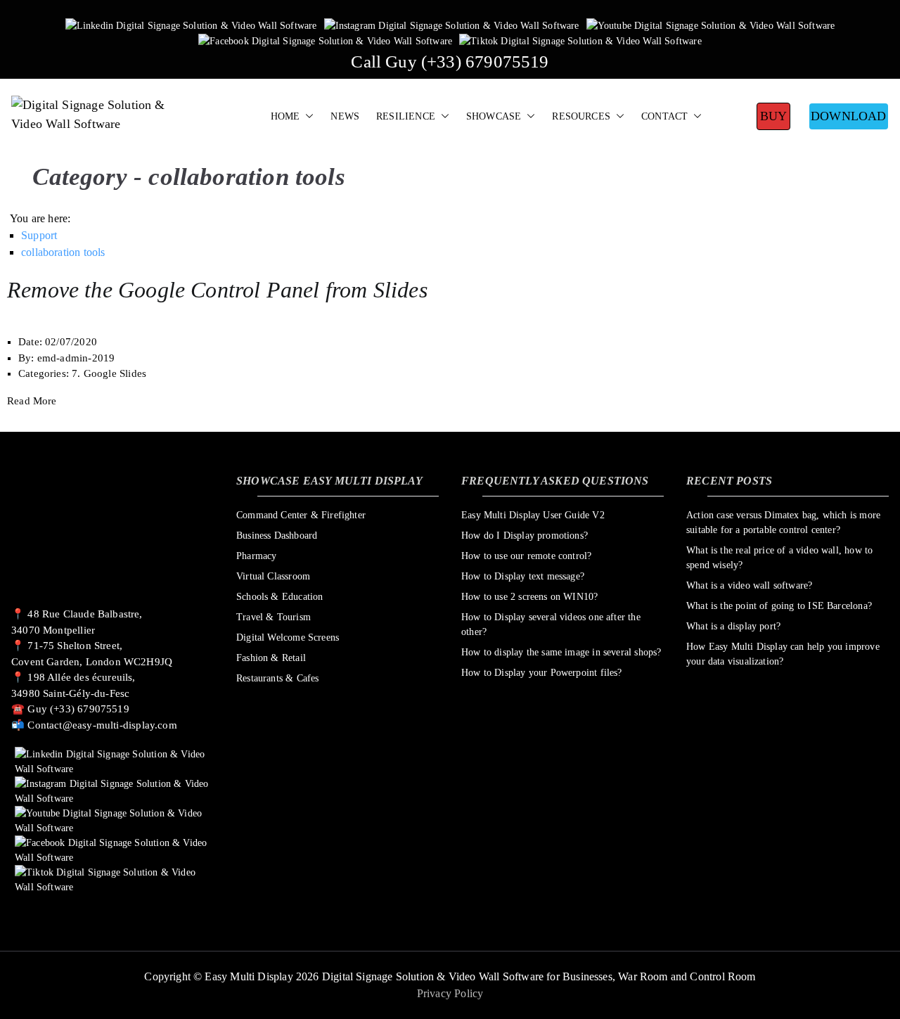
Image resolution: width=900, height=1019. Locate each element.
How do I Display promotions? (524, 535)
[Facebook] (325, 40)
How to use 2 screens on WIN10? (529, 596)
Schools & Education (279, 596)
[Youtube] (711, 25)
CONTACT (664, 116)
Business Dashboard (276, 535)
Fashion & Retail (271, 658)
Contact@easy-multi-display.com (101, 725)
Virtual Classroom (273, 576)
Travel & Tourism (273, 617)
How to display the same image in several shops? (561, 652)
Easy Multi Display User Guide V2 (533, 515)
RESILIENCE (405, 116)
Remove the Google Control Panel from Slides (217, 289)
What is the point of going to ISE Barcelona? (779, 606)
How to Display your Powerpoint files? (541, 672)
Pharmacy (256, 556)
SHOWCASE (493, 116)
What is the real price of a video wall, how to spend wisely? (779, 557)
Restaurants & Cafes (277, 678)
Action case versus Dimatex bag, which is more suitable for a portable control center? (783, 522)
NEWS (344, 116)
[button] (307, 116)
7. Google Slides (109, 373)
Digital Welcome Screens (287, 637)
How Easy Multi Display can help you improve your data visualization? (783, 654)
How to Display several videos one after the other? (551, 624)
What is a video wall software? (749, 585)
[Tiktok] (580, 40)
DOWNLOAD (848, 116)
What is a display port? (733, 626)
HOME (285, 116)
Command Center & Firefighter (301, 515)
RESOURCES (581, 116)
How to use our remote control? (526, 556)
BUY (774, 116)
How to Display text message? (522, 576)
